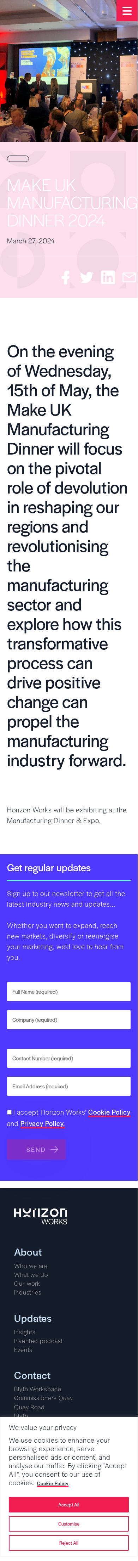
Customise (68, 1523)
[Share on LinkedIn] (108, 277)
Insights (25, 1332)
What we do (31, 1274)
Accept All (68, 1504)
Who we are (31, 1265)
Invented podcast (38, 1340)
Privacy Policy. (42, 1124)
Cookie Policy (52, 1484)
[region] (69, 1487)
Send (36, 1149)
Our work (27, 1283)
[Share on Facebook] (65, 277)
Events (23, 1349)
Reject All (68, 1542)
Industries (28, 1292)
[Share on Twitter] (87, 277)
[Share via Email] (129, 277)
